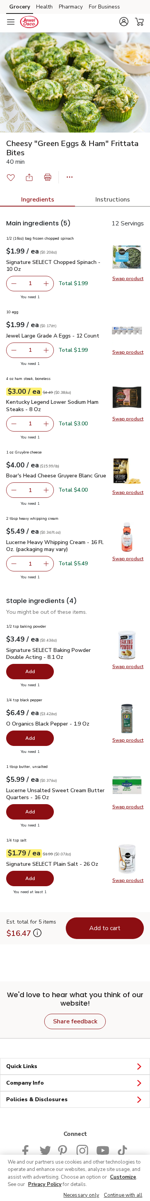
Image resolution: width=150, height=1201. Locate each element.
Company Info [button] (25, 1083)
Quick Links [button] (21, 1066)
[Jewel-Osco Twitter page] (45, 1149)
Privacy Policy (45, 1184)
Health (44, 6)
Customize (123, 1177)
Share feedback (75, 1021)
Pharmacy (71, 6)
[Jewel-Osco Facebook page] (27, 1149)
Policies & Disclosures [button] (37, 1099)
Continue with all (123, 1195)
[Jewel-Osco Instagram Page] (82, 1149)
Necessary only (81, 1195)
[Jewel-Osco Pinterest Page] (63, 1149)
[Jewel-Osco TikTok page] (122, 1149)
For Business (104, 6)
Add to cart (104, 928)
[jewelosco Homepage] (29, 22)
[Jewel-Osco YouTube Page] (102, 1149)
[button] (124, 21)
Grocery (19, 6)
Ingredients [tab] (37, 199)
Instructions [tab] (112, 199)
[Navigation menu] (10, 22)
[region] (75, 1178)
